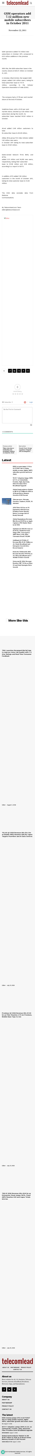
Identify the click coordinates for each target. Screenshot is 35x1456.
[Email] (28, 371)
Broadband (5, 1432)
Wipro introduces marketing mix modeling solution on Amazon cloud (9, 450)
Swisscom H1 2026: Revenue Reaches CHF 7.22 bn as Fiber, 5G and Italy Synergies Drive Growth (23, 564)
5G (2, 1423)
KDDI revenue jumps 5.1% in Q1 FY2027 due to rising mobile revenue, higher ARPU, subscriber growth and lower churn (23, 470)
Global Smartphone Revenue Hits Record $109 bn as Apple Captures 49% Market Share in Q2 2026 (22, 522)
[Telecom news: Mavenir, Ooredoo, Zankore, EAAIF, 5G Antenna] (6, 501)
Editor (3, 805)
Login (31, 402)
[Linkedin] (14, 371)
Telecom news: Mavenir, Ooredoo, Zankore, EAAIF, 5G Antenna (23, 501)
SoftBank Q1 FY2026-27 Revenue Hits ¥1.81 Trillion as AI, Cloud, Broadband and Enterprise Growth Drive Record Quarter (23, 544)
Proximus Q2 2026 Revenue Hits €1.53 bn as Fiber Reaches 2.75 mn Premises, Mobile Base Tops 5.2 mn (17, 1015)
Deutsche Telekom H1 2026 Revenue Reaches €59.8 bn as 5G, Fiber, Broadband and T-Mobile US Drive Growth (22, 554)
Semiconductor (7, 1441)
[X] (19, 371)
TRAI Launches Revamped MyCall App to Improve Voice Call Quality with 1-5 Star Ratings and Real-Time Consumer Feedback (17, 653)
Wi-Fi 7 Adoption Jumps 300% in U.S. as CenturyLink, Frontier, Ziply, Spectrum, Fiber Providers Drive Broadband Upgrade (23, 482)
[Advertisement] (17, 588)
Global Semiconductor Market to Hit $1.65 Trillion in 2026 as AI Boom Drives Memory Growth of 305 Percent (23, 492)
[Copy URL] (10, 371)
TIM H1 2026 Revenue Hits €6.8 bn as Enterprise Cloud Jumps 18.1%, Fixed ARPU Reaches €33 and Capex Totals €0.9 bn (16, 1196)
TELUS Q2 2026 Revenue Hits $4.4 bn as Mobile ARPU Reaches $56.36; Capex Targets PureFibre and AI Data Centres (17, 834)
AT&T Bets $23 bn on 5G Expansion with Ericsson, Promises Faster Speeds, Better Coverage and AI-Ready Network (21, 511)
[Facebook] (23, 371)
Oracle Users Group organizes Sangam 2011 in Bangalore (25, 449)
